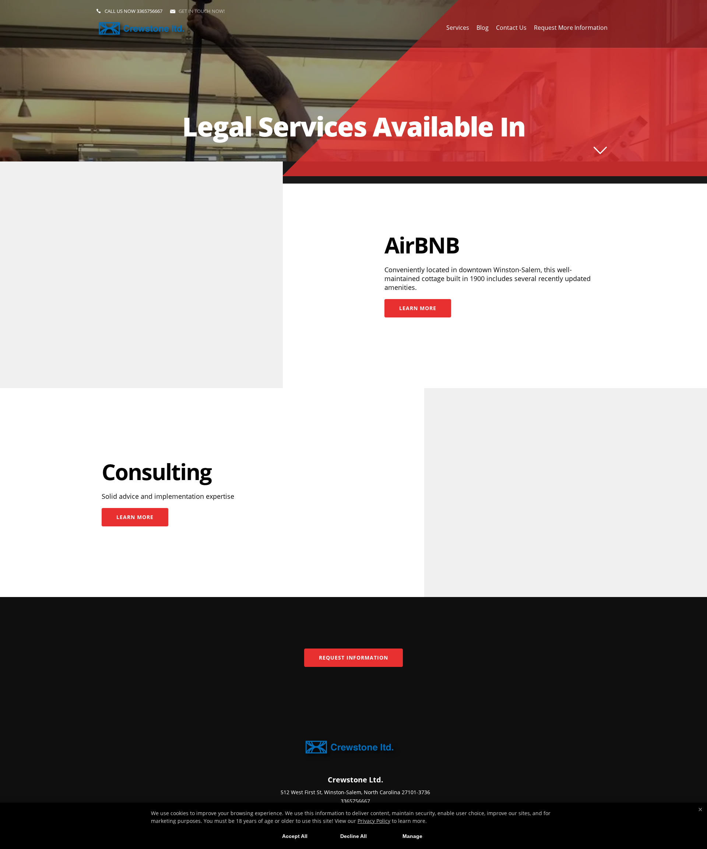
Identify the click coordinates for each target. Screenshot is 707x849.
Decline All (353, 836)
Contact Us (511, 28)
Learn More (417, 308)
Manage (412, 836)
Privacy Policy (374, 820)
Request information (353, 657)
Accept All (294, 836)
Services (457, 28)
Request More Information (571, 28)
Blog (482, 28)
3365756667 (149, 11)
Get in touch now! (202, 11)
